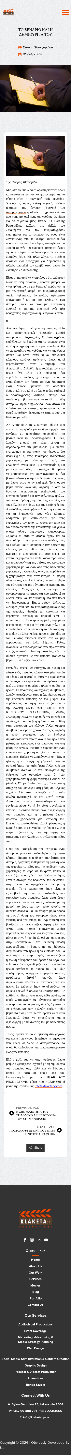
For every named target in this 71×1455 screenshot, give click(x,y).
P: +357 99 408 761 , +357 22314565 (35, 1411)
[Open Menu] (65, 12)
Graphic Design (36, 1365)
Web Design (35, 1348)
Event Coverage (35, 1331)
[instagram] (32, 1240)
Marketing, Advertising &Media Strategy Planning (35, 1339)
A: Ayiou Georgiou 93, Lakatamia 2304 (35, 1404)
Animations (35, 1378)
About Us (35, 1266)
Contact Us (35, 1305)
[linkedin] (39, 1240)
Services (35, 1279)
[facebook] (24, 1240)
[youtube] (46, 1240)
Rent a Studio (35, 1385)
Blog (35, 1292)
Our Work (35, 1273)
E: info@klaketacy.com (35, 1417)
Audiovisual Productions (35, 1324)
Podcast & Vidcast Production (35, 1372)
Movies (35, 1286)
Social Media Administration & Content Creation (35, 1359)
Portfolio (36, 1298)
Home (35, 1260)
